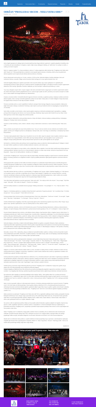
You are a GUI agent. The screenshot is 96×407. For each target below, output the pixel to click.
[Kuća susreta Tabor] (5, 3)
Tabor (10, 14)
